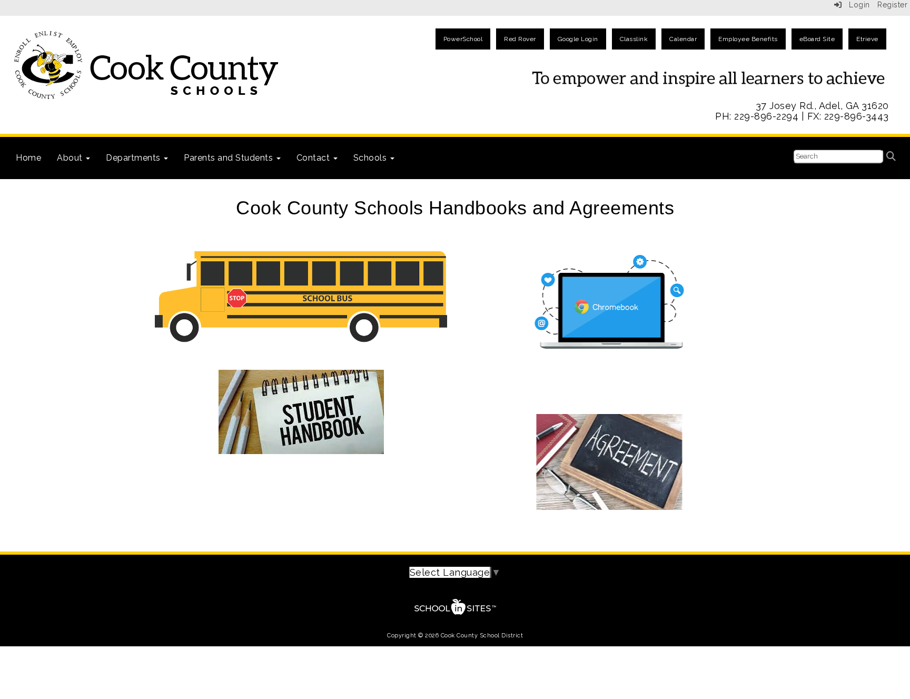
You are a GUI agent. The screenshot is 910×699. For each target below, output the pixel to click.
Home (28, 158)
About (71, 158)
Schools (371, 158)
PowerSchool (463, 39)
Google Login (578, 39)
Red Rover (520, 39)
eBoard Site (817, 39)
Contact (314, 158)
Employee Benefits (748, 39)
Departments (134, 158)
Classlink (634, 39)
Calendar (683, 39)
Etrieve (867, 39)
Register (892, 5)
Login (856, 5)
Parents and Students (229, 158)
